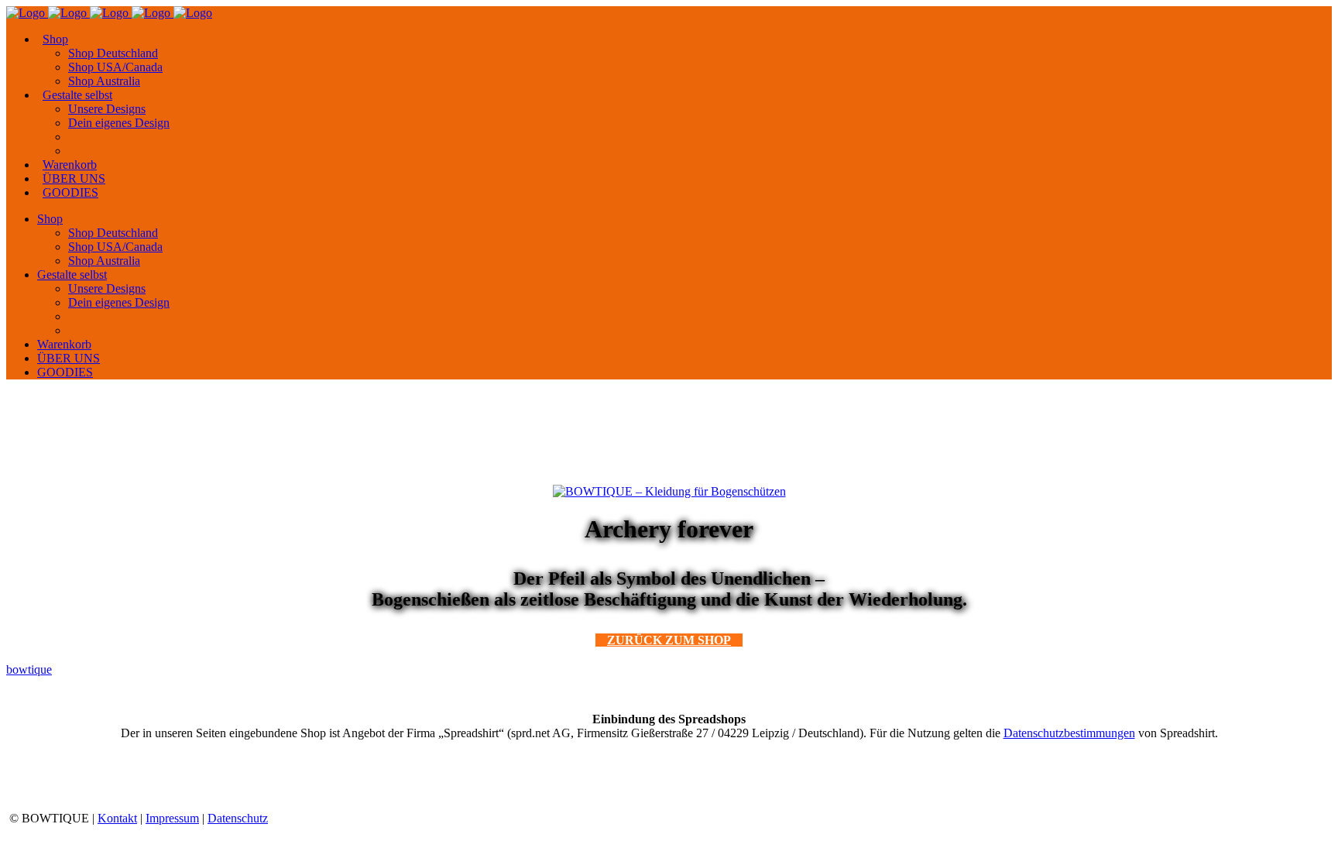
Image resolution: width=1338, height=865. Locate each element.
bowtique (29, 669)
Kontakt (117, 818)
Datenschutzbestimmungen (1069, 733)
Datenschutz (238, 818)
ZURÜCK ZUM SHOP (669, 640)
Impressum (172, 818)
